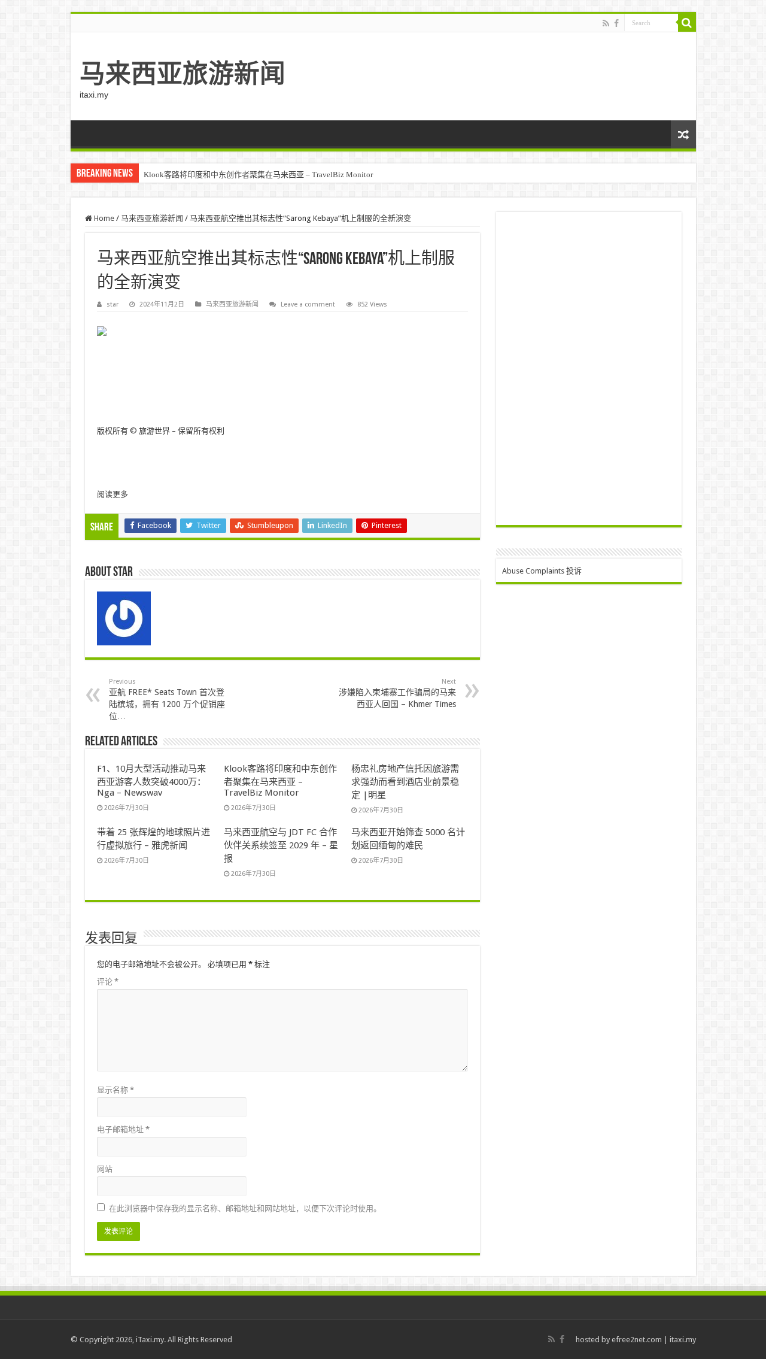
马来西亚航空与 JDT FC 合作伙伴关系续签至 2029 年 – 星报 (281, 845)
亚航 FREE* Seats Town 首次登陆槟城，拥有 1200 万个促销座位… (167, 699)
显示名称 (115, 1089)
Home (103, 218)
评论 (107, 981)
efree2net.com (637, 1339)
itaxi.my (683, 1339)
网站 (105, 1168)
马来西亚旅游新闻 (182, 73)
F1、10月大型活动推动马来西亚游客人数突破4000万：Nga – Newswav (151, 780)
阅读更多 (112, 494)
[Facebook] (616, 23)
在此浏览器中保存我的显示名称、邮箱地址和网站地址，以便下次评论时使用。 (245, 1208)
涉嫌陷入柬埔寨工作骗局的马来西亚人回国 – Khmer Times (397, 693)
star (112, 304)
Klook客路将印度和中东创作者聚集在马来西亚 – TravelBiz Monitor (258, 174)
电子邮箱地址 (123, 1129)
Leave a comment (308, 304)
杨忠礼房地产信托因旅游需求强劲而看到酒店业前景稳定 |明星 (405, 781)
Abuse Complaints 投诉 (542, 570)
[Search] (687, 23)
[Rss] (605, 23)
